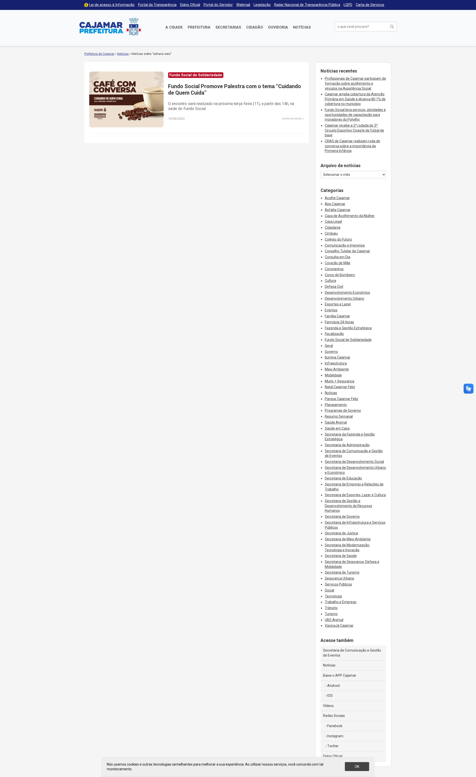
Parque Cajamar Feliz (341, 399)
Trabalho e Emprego (341, 602)
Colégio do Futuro (338, 239)
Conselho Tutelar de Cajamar (347, 251)
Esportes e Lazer (338, 304)
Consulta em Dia (337, 257)
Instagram (335, 736)
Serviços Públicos (338, 584)
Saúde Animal (336, 422)
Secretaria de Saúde (341, 556)
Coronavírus (334, 269)
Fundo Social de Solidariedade (348, 340)
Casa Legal (333, 221)
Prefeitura (199, 27)
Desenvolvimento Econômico (347, 293)
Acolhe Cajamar (337, 198)
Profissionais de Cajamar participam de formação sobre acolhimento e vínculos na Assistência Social (355, 83)
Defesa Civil (334, 287)
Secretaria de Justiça (341, 533)
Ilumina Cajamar (337, 357)
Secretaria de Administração (347, 445)
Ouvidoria (278, 27)
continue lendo (292, 118)
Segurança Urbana (339, 578)
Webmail (243, 5)
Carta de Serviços (370, 5)
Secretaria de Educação (343, 478)
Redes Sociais (334, 716)
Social (329, 590)
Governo (331, 352)
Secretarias (228, 27)
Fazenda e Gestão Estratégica (348, 328)
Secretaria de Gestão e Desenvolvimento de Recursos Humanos (348, 506)
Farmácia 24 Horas (339, 322)
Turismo (331, 614)
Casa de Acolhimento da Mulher (350, 216)
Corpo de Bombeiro (340, 275)
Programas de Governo (343, 410)
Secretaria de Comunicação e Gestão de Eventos (352, 652)
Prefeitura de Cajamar (110, 26)
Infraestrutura (336, 363)
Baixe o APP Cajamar (339, 675)
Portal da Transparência (157, 5)
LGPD (348, 5)
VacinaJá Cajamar (339, 626)
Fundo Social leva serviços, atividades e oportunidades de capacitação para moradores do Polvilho (355, 114)
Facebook (334, 726)
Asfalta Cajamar (338, 210)
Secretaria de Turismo (342, 572)
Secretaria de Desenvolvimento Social (354, 462)
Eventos (331, 310)
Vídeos (328, 706)
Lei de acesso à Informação (112, 5)
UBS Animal (334, 620)
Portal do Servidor (218, 5)
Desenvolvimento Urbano (344, 298)
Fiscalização (334, 334)
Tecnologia (333, 596)
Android (333, 686)
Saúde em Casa (337, 428)
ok (357, 767)
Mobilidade (333, 375)
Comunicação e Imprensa (345, 245)
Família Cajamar (337, 316)
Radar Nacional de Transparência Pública (307, 5)
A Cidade (174, 27)
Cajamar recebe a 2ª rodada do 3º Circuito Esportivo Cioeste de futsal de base (354, 130)
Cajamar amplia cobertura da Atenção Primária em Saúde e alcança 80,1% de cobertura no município (355, 99)
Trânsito (331, 608)
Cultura (330, 281)
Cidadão (254, 27)
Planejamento (336, 405)
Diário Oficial (190, 5)
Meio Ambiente (337, 369)
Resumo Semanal (339, 416)
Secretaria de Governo (342, 516)
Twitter (333, 746)
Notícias (302, 27)
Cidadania (332, 227)
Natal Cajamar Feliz (340, 387)
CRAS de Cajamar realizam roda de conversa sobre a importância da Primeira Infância (352, 146)
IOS (330, 696)
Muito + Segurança (339, 381)
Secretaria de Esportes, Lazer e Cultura (355, 495)
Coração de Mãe (337, 263)
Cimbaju (331, 233)
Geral (329, 346)
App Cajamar (335, 204)
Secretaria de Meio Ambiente (348, 539)
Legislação (262, 5)
